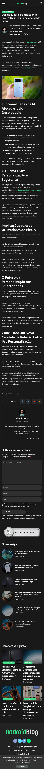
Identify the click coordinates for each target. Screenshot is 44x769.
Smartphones (8, 11)
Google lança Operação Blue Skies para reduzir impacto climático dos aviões (27, 609)
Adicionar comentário (34, 28)
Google (7, 45)
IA (33, 153)
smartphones (30, 42)
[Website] (27, 438)
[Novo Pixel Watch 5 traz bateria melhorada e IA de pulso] (7, 624)
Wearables (7, 699)
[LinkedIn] (38, 438)
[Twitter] (28, 401)
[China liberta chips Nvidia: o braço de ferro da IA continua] (7, 554)
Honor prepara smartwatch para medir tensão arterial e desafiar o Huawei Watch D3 (28, 595)
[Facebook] (22, 401)
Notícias (28, 662)
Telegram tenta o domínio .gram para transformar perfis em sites (27, 566)
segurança (26, 68)
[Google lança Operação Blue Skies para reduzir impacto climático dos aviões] (7, 610)
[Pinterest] (34, 401)
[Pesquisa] (41, 3)
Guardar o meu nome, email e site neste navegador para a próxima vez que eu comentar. (22, 505)
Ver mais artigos (22, 421)
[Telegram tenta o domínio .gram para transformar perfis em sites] (7, 568)
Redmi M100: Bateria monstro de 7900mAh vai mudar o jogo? (26, 581)
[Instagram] (36, 438)
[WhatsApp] (29, 741)
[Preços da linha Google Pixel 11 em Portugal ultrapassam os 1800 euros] (32, 693)
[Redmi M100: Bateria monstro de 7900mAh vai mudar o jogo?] (7, 582)
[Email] (39, 401)
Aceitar (22, 766)
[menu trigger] (4, 3)
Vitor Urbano (17, 31)
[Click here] (22, 532)
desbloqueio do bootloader (29, 190)
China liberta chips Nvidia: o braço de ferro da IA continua (27, 552)
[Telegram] (24, 741)
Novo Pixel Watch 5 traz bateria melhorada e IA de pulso (25, 623)
